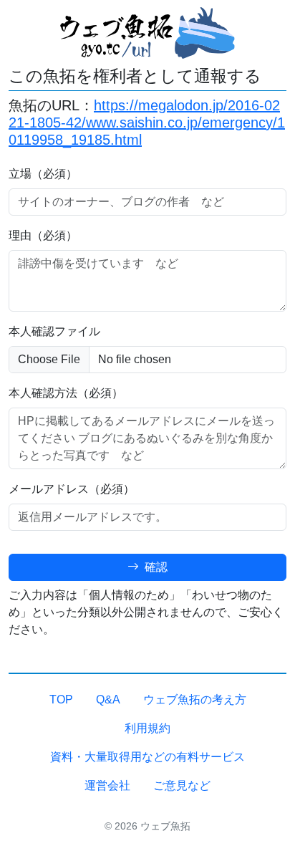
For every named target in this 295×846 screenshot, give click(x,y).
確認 (155, 567)
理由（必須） (43, 235)
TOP (61, 699)
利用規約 (147, 728)
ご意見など (182, 785)
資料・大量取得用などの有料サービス (147, 757)
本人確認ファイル (54, 331)
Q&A (108, 699)
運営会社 (107, 785)
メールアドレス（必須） (72, 489)
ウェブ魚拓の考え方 (194, 699)
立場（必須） (43, 174)
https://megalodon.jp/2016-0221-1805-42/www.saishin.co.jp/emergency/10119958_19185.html (147, 122)
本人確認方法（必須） (66, 393)
